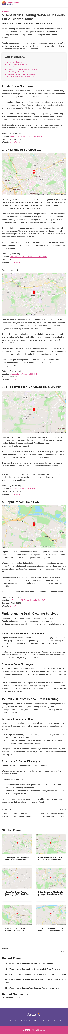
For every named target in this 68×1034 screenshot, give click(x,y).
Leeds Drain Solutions (14, 62)
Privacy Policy (59, 1021)
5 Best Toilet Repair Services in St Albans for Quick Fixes (17, 929)
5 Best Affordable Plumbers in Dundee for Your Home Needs (50, 858)
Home (6, 1021)
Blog (11, 1021)
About (17, 1021)
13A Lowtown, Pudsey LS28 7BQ (23, 374)
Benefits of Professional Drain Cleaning (21, 77)
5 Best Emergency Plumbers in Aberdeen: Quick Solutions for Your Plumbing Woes (50, 894)
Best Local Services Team (12, 23)
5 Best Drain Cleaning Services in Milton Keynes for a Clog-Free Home (16, 813)
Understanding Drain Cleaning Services (21, 74)
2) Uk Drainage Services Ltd (17, 64)
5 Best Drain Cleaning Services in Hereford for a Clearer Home (52, 813)
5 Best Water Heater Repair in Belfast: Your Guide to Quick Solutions (32, 969)
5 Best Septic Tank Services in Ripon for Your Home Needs (17, 858)
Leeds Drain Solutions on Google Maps (26, 136)
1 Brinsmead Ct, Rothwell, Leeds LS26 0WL (28, 600)
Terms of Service (35, 1021)
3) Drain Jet (11, 67)
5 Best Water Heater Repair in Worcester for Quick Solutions (29, 964)
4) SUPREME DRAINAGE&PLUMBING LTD (22, 69)
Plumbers (6, 11)
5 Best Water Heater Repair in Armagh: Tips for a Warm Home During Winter (35, 974)
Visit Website (15, 142)
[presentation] (17, 844)
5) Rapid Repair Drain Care (16, 72)
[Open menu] (64, 3)
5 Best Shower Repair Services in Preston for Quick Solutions (50, 929)
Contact (24, 1021)
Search (5, 948)
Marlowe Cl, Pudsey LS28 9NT (22, 488)
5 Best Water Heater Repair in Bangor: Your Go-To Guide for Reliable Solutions (17, 894)
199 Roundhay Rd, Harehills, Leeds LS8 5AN (28, 257)
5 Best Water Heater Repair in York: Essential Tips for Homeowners (32, 988)
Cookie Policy (47, 1021)
